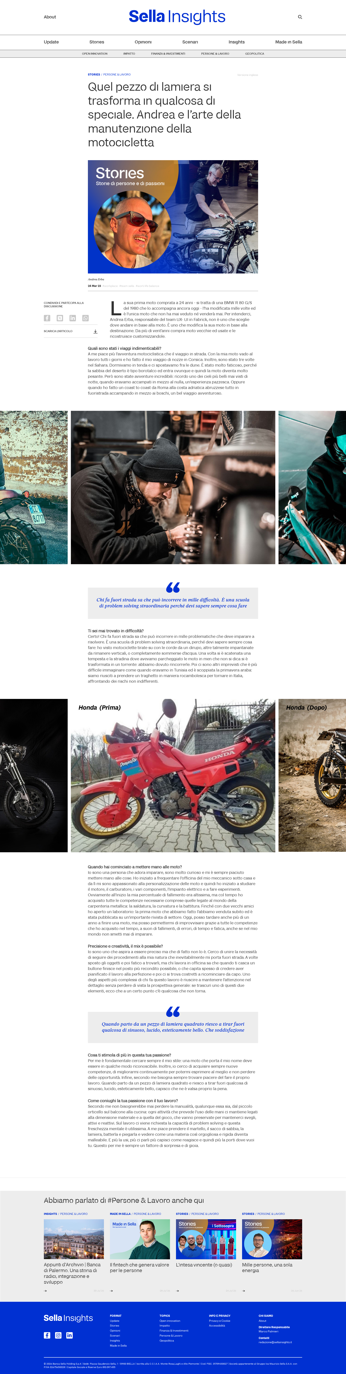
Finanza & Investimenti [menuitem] (168, 53)
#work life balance (147, 286)
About (50, 17)
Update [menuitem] (51, 42)
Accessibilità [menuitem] (217, 1325)
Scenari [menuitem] (190, 42)
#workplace (110, 286)
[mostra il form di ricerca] (300, 17)
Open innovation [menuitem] (94, 53)
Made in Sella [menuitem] (288, 42)
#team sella (126, 286)
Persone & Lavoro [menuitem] (215, 53)
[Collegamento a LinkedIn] (69, 1335)
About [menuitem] (262, 1321)
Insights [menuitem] (237, 42)
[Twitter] (60, 318)
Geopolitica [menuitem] (254, 53)
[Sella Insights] (177, 17)
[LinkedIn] (72, 318)
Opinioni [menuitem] (143, 42)
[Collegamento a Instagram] (58, 1335)
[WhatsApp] (85, 318)
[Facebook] (47, 318)
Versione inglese (247, 75)
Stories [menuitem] (97, 42)
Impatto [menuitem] (129, 53)
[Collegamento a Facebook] (47, 1335)
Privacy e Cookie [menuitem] (219, 1321)
